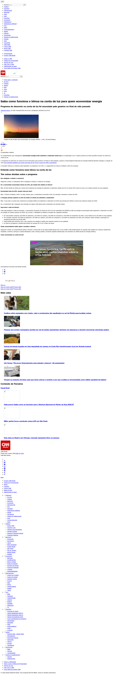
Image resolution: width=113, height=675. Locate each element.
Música (9, 602)
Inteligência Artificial (10, 24)
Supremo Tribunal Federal (15, 533)
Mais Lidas (6, 292)
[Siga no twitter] (4, 270)
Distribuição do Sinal (10, 66)
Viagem (9, 657)
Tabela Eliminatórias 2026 (15, 617)
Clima (9, 543)
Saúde (6, 31)
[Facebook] (4, 463)
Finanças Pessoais (13, 567)
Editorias (8, 495)
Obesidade (10, 645)
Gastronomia (11, 659)
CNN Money (7, 22)
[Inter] (5, 459)
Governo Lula (11, 528)
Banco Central (11, 562)
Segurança (10, 541)
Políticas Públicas (12, 535)
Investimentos (11, 560)
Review (6, 39)
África (9, 585)
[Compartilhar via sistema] (1, 148)
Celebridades (11, 598)
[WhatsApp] (4, 474)
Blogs (5, 485)
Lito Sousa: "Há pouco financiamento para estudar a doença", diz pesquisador (34, 363)
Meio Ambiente (12, 545)
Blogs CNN (7, 48)
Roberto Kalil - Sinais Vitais (15, 634)
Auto (5, 41)
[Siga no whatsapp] (4, 274)
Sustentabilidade (12, 571)
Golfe (9, 628)
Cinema (9, 600)
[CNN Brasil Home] (10, 75)
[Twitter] (4, 461)
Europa (9, 581)
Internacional (8, 10)
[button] (56, 125)
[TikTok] (4, 472)
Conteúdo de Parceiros (12, 383)
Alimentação (11, 636)
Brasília (9, 554)
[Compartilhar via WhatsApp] (5, 145)
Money (6, 85)
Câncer (9, 642)
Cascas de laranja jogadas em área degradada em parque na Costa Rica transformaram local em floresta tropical (47, 346)
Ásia (8, 583)
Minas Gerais (11, 552)
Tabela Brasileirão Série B (15, 615)
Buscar (6, 5)
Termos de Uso (8, 62)
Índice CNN (10, 526)
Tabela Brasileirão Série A (15, 613)
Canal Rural (5, 388)
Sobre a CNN (8, 59)
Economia (7, 20)
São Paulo (10, 549)
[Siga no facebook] (4, 272)
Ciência (6, 33)
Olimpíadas (10, 621)
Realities (9, 604)
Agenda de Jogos (12, 611)
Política (6, 7)
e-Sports (9, 630)
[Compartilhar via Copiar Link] (6, 145)
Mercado (10, 558)
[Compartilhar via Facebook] (1, 145)
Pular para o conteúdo (11, 80)
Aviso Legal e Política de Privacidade (15, 664)
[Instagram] (4, 467)
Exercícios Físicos (12, 638)
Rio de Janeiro (11, 550)
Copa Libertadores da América (16, 619)
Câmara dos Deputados (14, 530)
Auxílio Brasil (11, 547)
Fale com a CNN (9, 64)
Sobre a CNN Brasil (10, 662)
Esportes (6, 18)
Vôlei (8, 624)
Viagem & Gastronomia (11, 37)
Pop (5, 26)
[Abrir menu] (2, 2)
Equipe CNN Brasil (9, 55)
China (9, 590)
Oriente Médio (11, 586)
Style (5, 28)
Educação (7, 43)
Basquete (10, 623)
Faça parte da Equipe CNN (12, 68)
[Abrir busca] (25, 5)
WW (5, 87)
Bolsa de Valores (12, 564)
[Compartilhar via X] (2, 145)
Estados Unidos (12, 579)
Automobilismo (11, 626)
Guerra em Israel (12, 577)
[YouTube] (4, 465)
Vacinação (10, 640)
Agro (5, 14)
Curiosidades (11, 653)
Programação (8, 54)
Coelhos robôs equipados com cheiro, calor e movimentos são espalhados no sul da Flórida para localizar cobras (47, 313)
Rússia (9, 588)
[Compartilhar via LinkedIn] (4, 145)
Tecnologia (7, 35)
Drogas (9, 643)
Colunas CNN (8, 50)
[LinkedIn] (4, 469)
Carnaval (10, 596)
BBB (8, 594)
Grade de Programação (11, 483)
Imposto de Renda (13, 566)
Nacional (6, 12)
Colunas (6, 486)
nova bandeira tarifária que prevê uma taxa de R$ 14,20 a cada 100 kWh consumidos (30, 163)
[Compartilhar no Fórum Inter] (1, 150)
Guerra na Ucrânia (13, 575)
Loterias (9, 569)
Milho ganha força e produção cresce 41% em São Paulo (26, 421)
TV (8, 607)
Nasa (8, 649)
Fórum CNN (7, 47)
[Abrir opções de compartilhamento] (3, 146)
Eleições (6, 9)
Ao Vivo (9, 497)
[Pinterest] (4, 470)
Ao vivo (6, 82)
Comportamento (9, 29)
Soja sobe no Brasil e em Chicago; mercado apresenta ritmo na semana (31, 438)
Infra (5, 16)
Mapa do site (8, 490)
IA (4, 93)
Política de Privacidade (11, 61)
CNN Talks (7, 45)
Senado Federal (12, 531)
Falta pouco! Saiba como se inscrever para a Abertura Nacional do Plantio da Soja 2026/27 (39, 405)
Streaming (10, 605)
